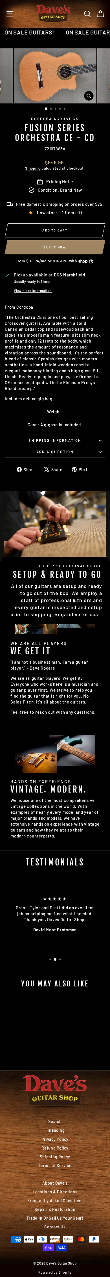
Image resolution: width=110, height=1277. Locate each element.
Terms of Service (55, 1165)
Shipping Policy (55, 1156)
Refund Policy (55, 1148)
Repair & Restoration (55, 1209)
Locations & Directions (55, 1191)
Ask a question (55, 451)
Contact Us (55, 1226)
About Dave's (55, 1183)
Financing (55, 1130)
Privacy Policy (55, 1139)
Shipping (33, 168)
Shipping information (55, 440)
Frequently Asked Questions (55, 1200)
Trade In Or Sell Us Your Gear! (55, 1218)
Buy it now (54, 247)
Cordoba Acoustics (55, 118)
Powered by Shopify (55, 1272)
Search (55, 1121)
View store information (33, 291)
